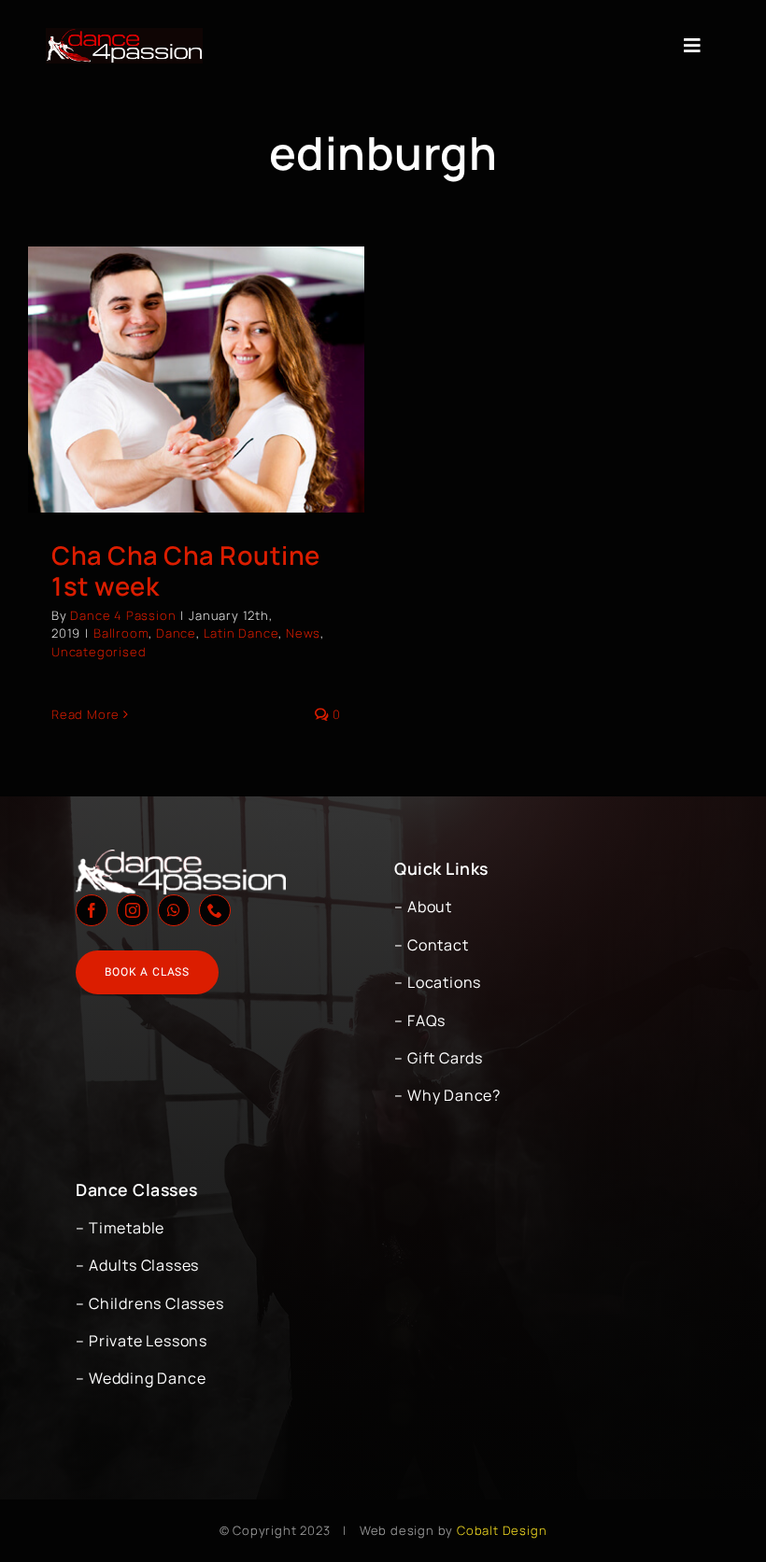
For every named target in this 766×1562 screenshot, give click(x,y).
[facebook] (91, 910)
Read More (85, 714)
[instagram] (133, 910)
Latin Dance (241, 633)
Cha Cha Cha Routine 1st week (185, 570)
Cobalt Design (501, 1530)
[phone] (215, 910)
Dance (176, 633)
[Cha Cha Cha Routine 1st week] (196, 379)
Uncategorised (98, 651)
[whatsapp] (174, 910)
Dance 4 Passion (123, 615)
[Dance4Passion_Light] (124, 35)
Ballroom (121, 633)
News (303, 633)
